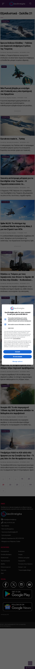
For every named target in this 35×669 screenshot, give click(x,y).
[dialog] (17, 334)
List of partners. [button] (17, 338)
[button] (17, 328)
